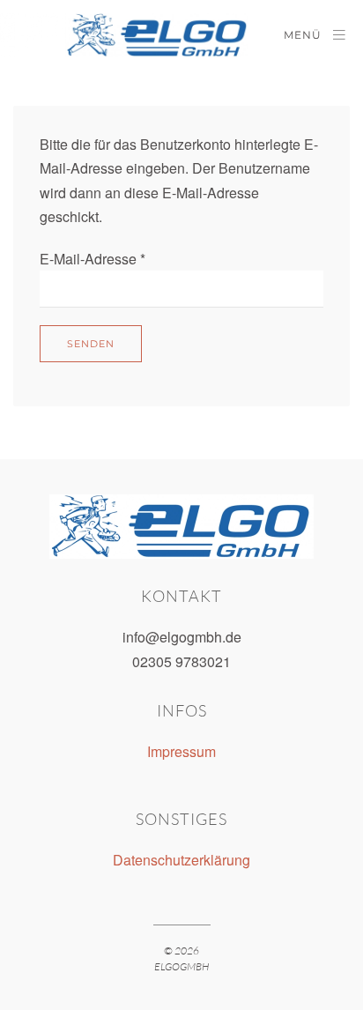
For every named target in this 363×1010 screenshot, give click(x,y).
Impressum (181, 751)
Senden (91, 344)
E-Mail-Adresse (92, 259)
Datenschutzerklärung (181, 860)
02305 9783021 (181, 661)
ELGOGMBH (181, 966)
